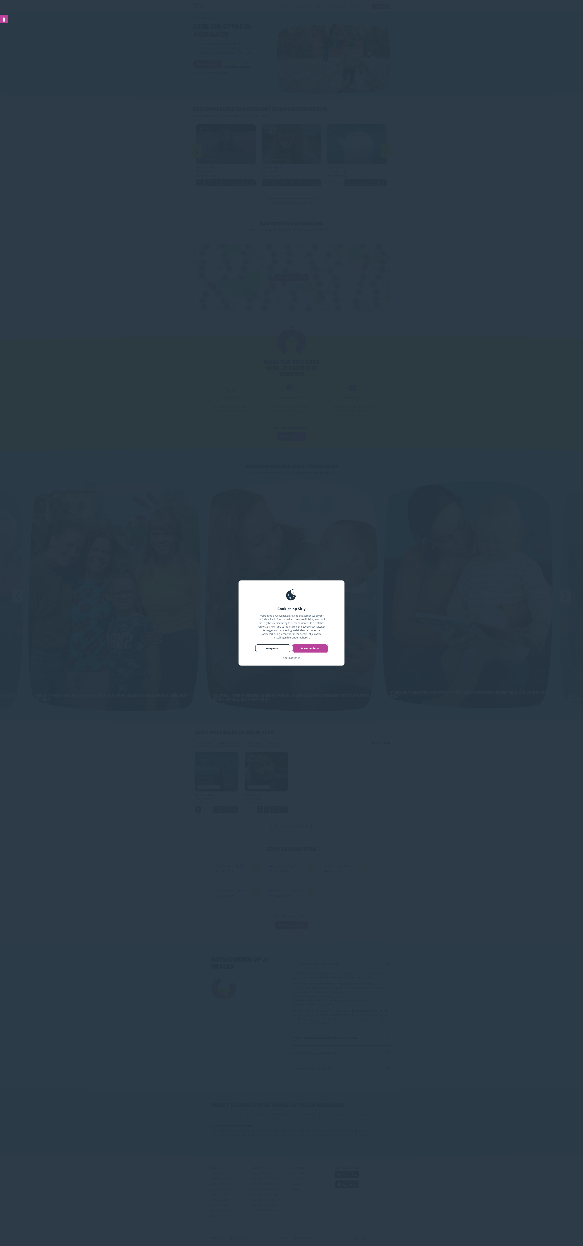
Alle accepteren (310, 648)
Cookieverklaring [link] (291, 657)
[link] (4, 19)
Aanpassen (273, 648)
